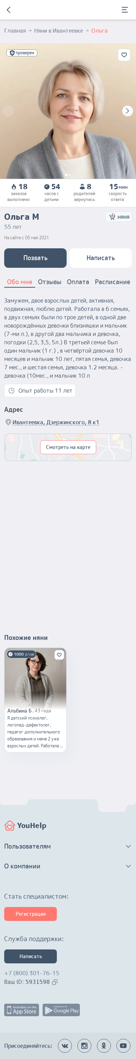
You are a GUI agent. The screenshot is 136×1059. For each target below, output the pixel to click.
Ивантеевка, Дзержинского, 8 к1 (56, 422)
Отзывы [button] (49, 282)
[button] (68, 846)
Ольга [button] (99, 30)
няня (123, 216)
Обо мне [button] (19, 282)
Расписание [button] (112, 282)
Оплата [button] (78, 282)
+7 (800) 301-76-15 (31, 973)
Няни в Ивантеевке (58, 30)
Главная (15, 30)
